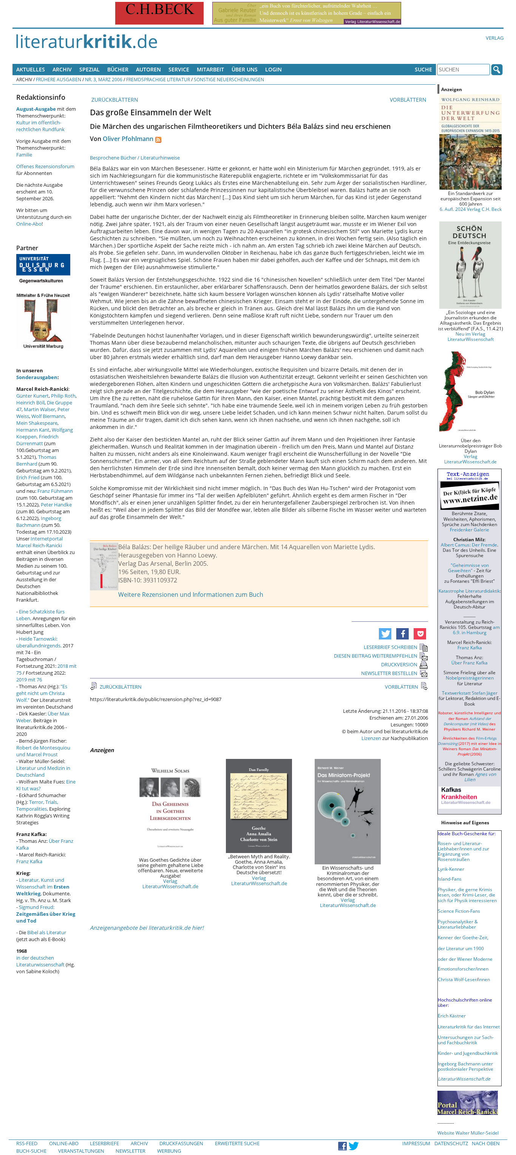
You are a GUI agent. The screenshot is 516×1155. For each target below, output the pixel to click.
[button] (385, 633)
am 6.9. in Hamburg (476, 629)
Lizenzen (371, 738)
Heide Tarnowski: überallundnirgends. (39, 642)
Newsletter (130, 1150)
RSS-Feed (26, 1143)
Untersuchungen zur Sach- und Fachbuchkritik (466, 1039)
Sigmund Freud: (45, 914)
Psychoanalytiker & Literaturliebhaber (458, 924)
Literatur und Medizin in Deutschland (43, 771)
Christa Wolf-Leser (457, 979)
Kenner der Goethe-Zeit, (463, 937)
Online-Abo (29, 223)
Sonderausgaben (36, 377)
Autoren (148, 69)
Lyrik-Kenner (451, 869)
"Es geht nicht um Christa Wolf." (41, 693)
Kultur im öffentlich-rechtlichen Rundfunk (40, 126)
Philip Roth (63, 395)
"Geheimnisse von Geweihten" (468, 567)
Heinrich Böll (30, 402)
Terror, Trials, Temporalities (37, 805)
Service (178, 69)
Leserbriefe (104, 1143)
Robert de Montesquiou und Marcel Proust (43, 751)
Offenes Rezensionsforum (45, 166)
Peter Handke (56, 504)
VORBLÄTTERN (409, 99)
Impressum (416, 1143)
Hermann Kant (32, 429)
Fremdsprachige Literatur (158, 79)
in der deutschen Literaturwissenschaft (40, 961)
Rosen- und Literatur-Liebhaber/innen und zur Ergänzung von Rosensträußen (463, 851)
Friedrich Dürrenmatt (37, 440)
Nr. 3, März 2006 (103, 79)
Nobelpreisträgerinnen (470, 678)
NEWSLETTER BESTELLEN (389, 673)
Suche (423, 69)
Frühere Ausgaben (58, 79)
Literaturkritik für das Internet (469, 1026)
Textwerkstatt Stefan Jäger (469, 693)
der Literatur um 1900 (461, 948)
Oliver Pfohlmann (128, 139)
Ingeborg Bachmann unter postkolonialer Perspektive (465, 1066)
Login (273, 69)
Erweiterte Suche (237, 1143)
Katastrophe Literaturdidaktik (469, 591)
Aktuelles (30, 69)
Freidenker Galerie (469, 529)
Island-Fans (450, 879)
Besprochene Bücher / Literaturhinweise (135, 157)
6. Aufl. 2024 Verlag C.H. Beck (471, 209)
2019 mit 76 (29, 679)
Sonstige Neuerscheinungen (229, 79)
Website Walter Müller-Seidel (468, 1133)
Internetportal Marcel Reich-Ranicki (39, 542)
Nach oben (486, 1143)
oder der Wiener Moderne (465, 959)
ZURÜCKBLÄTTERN (114, 99)
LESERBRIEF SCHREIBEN (390, 647)
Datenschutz (451, 1143)
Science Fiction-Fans (459, 911)
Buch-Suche (31, 1150)
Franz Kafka (29, 861)
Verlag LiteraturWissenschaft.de (170, 884)
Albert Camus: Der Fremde (469, 545)
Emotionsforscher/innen (463, 969)
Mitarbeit (210, 69)
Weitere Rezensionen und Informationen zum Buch (190, 594)
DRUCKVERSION (399, 664)
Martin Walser (39, 409)
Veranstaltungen (81, 1150)
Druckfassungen (181, 1143)
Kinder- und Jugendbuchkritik (468, 1053)
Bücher (117, 69)
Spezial (89, 69)
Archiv (62, 69)
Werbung (169, 1150)
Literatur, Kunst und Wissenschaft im (43, 886)
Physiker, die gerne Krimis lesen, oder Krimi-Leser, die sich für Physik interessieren (467, 894)
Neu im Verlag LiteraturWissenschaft (471, 336)
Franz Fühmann (55, 491)
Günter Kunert (32, 395)
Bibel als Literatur (46, 932)
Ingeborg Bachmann (38, 521)
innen (484, 979)
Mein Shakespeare (36, 423)
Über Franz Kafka (469, 663)
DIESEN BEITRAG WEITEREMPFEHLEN (375, 655)
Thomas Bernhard (36, 460)
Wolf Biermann (48, 416)
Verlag (495, 37)
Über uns (245, 69)
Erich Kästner (452, 1016)
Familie (24, 154)
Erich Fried (28, 477)
